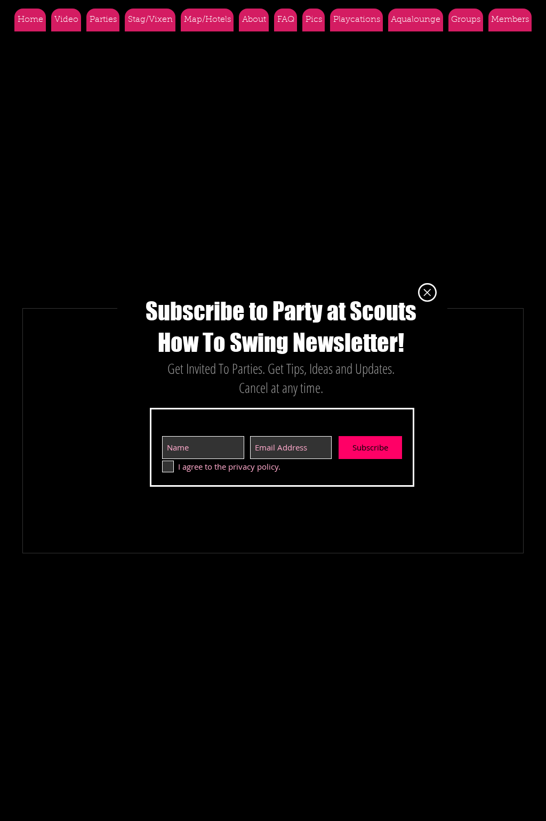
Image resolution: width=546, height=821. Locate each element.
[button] (427, 292)
